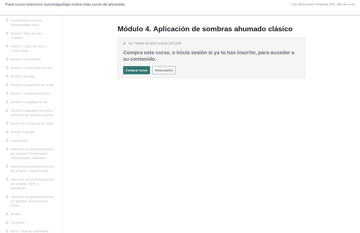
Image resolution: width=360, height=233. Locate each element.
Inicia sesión (164, 70)
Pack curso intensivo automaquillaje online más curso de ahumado (65, 4)
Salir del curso (346, 4)
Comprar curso (137, 70)
